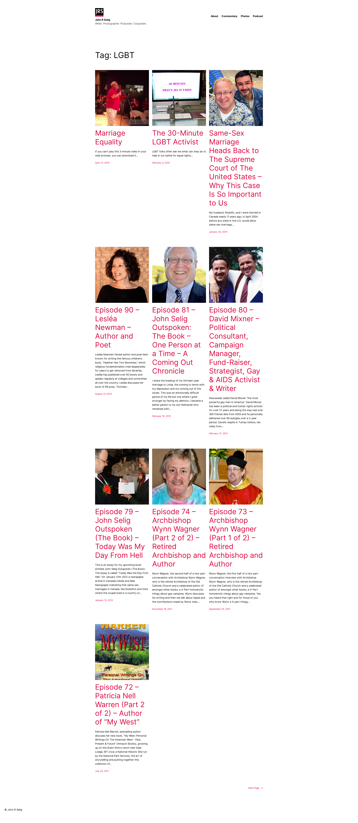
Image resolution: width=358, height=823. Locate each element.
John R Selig (102, 19)
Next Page (255, 788)
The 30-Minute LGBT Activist (177, 137)
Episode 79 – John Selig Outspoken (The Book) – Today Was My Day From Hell (120, 533)
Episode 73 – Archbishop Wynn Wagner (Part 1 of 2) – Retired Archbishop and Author (236, 537)
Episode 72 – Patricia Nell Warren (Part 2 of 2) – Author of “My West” (120, 704)
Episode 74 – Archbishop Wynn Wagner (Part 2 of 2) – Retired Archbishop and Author (179, 537)
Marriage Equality (110, 137)
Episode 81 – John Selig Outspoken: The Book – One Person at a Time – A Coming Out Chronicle (176, 340)
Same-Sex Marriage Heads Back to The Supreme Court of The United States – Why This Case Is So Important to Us (235, 168)
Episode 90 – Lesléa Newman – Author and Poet (117, 327)
